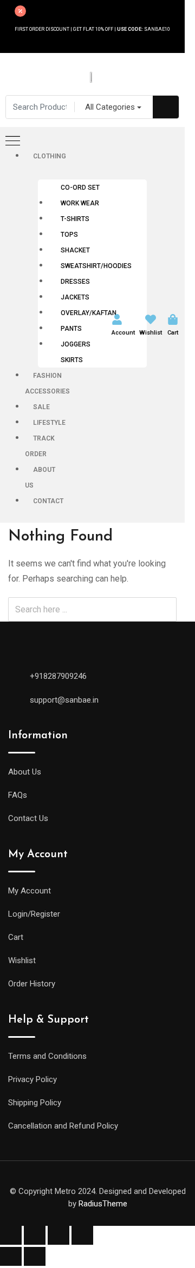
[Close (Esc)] (11, 1235)
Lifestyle (49, 422)
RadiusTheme (103, 1204)
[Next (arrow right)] (35, 1256)
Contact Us (28, 818)
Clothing (49, 156)
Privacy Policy (32, 1079)
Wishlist (150, 332)
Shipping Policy (34, 1102)
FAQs (17, 795)
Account (123, 332)
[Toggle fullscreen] (58, 1235)
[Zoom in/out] (82, 1235)
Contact (48, 501)
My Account (29, 891)
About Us (40, 477)
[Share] (35, 1235)
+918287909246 (58, 676)
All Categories (110, 107)
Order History (31, 984)
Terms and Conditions (47, 1056)
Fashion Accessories (47, 383)
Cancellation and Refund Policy (63, 1126)
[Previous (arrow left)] (11, 1256)
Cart (172, 332)
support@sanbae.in (64, 700)
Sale (41, 407)
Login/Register (34, 914)
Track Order (40, 446)
